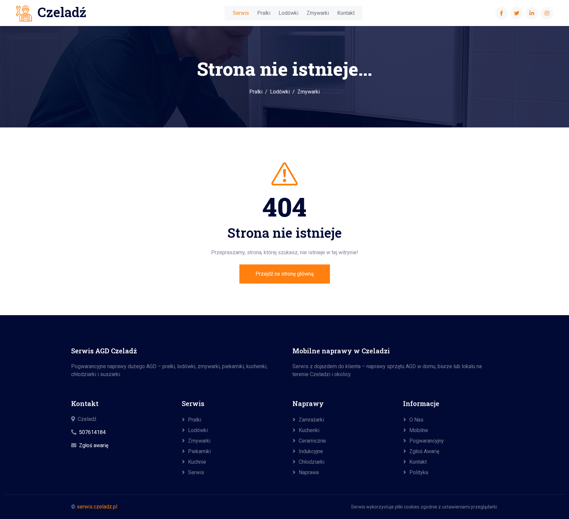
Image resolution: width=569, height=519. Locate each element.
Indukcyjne (311, 451)
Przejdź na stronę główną (285, 274)
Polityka (418, 472)
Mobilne (418, 430)
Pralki (263, 13)
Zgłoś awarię (93, 445)
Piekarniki (199, 451)
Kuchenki (309, 430)
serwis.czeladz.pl (97, 507)
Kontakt (346, 13)
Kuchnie (197, 462)
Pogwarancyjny (426, 441)
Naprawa (309, 472)
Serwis (241, 13)
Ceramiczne (312, 441)
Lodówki (288, 13)
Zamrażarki (311, 420)
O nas (416, 420)
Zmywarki (318, 13)
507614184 (92, 432)
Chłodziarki (311, 462)
